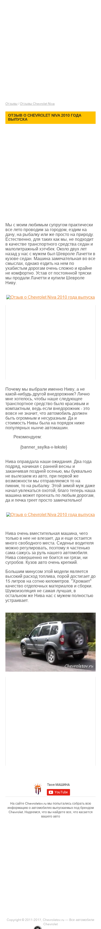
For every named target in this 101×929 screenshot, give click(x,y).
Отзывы (11, 103)
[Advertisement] (53, 63)
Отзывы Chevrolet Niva (37, 103)
